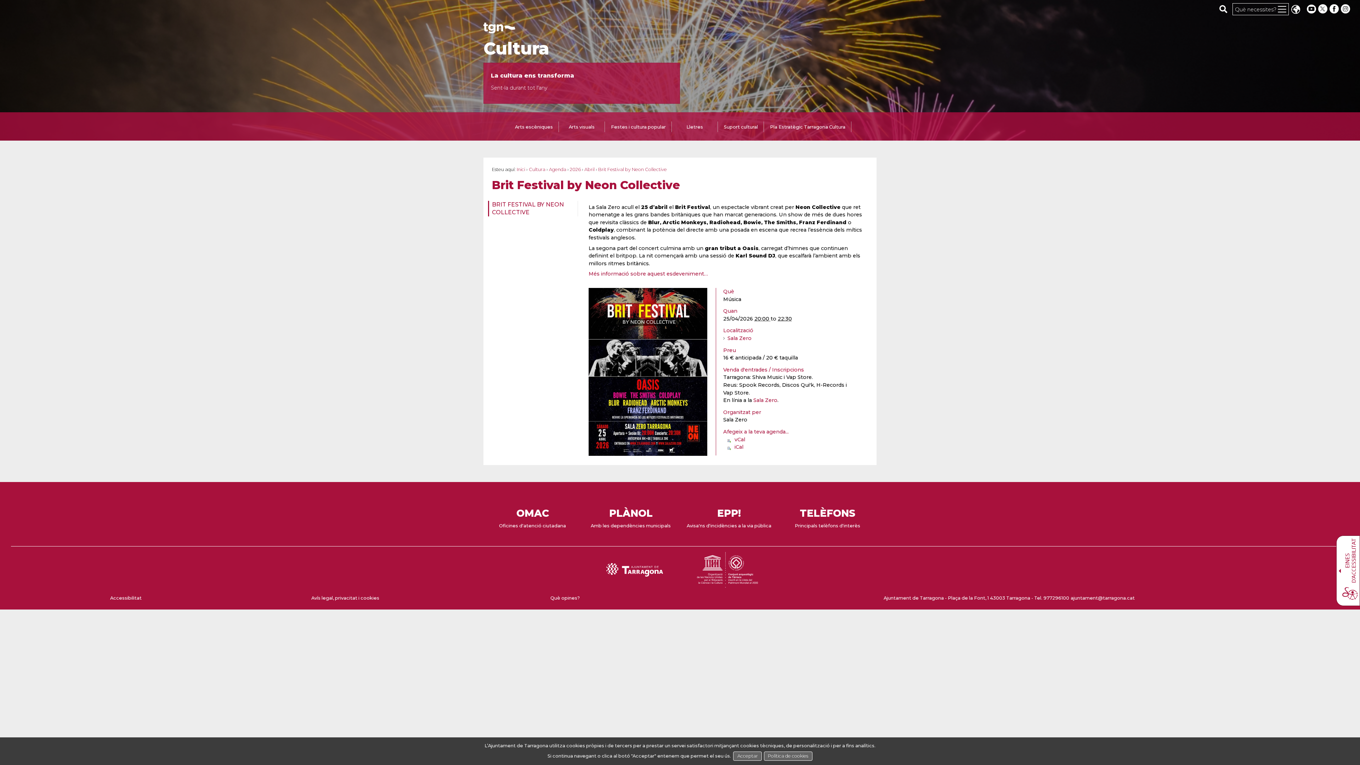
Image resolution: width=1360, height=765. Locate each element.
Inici (521, 169)
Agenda (557, 169)
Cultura (516, 48)
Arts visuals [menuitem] (582, 127)
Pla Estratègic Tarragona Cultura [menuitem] (807, 127)
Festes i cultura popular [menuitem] (638, 127)
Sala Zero (739, 338)
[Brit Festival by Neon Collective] (648, 452)
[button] (1295, 10)
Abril (589, 169)
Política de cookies (788, 756)
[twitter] (1323, 9)
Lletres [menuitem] (694, 127)
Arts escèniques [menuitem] (534, 127)
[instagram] (1346, 9)
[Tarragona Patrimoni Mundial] (727, 584)
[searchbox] (1223, 9)
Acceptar (747, 756)
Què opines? (565, 598)
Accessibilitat (126, 598)
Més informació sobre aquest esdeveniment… (648, 274)
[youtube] (1311, 9)
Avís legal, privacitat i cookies (345, 598)
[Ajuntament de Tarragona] (499, 30)
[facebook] (1335, 9)
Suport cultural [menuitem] (741, 127)
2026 (575, 169)
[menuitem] (530, 209)
